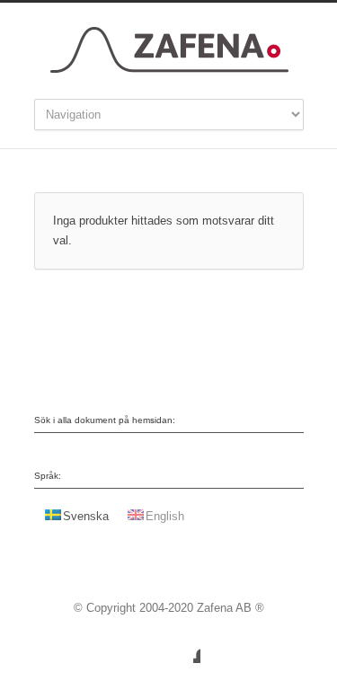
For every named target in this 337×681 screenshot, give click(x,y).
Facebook (182, 645)
